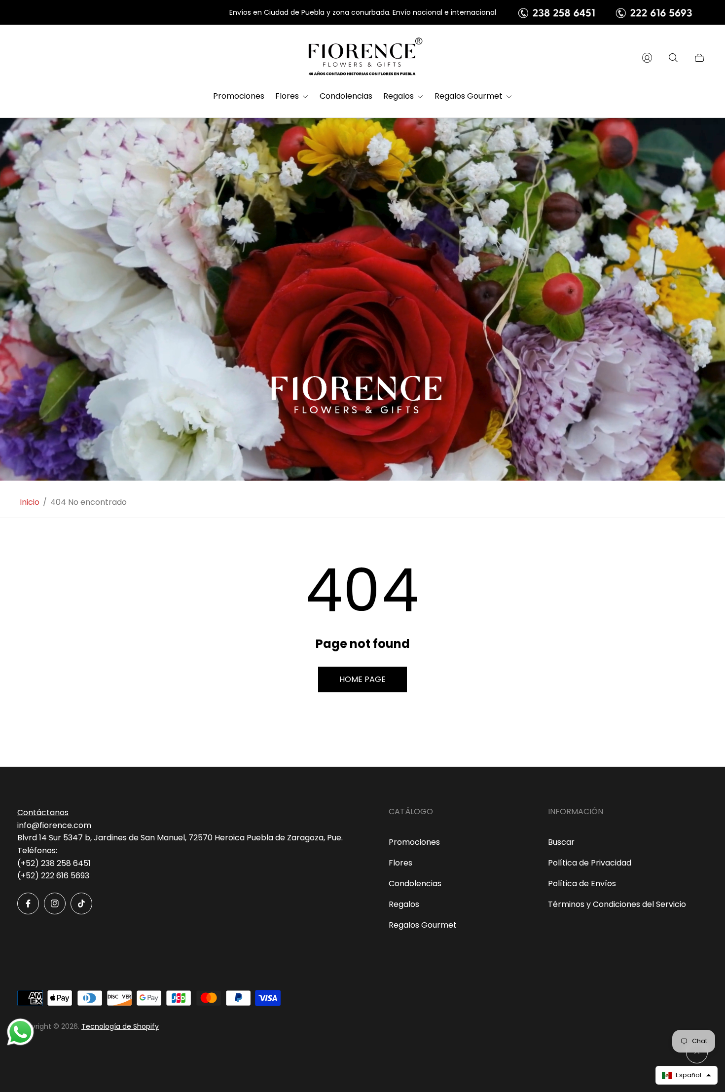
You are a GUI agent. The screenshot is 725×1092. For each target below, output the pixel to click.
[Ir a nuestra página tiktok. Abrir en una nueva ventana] (81, 903)
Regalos (404, 904)
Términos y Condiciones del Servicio (617, 904)
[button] (686, 1075)
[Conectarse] (647, 58)
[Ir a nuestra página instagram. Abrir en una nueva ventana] (55, 903)
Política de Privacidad (589, 862)
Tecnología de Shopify (120, 1026)
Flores (400, 862)
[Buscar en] (673, 58)
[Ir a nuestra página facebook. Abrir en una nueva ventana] (28, 903)
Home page (362, 679)
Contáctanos (43, 812)
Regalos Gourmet (423, 925)
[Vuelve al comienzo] (697, 1052)
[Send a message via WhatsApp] (20, 1032)
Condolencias (415, 883)
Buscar (561, 842)
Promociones (414, 842)
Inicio (29, 502)
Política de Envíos (582, 883)
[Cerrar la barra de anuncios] (700, 12)
